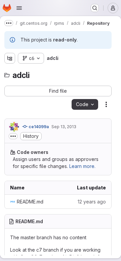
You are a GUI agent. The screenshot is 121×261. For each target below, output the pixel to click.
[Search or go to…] (95, 8)
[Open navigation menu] (19, 8)
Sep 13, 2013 (63, 126)
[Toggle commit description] (13, 136)
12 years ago (92, 201)
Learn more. (82, 166)
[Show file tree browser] (9, 58)
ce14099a (38, 126)
